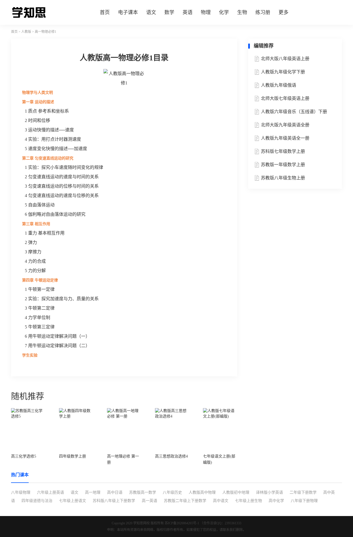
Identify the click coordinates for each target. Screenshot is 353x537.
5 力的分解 (35, 270)
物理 (206, 12)
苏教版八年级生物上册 (283, 178)
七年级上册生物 (248, 501)
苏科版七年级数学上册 (283, 151)
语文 (151, 12)
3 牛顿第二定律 (40, 308)
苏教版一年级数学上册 (283, 164)
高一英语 (149, 501)
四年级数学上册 (72, 456)
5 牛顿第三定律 (40, 327)
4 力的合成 (35, 261)
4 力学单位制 (37, 317)
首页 (105, 12)
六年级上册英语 (50, 492)
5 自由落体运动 (40, 205)
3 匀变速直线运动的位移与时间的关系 (62, 186)
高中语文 (220, 501)
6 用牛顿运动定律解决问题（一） (57, 336)
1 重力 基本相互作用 (45, 233)
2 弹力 (31, 242)
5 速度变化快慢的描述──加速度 (56, 148)
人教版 (26, 32)
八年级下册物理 (304, 501)
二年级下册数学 (303, 492)
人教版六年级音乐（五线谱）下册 (294, 111)
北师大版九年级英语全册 (285, 125)
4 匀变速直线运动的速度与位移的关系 (62, 195)
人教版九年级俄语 (278, 85)
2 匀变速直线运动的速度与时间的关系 (62, 176)
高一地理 (92, 492)
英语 (187, 12)
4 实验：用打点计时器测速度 (53, 139)
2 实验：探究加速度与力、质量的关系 (62, 298)
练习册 (262, 12)
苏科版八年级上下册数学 (114, 501)
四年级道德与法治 (37, 501)
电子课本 (128, 12)
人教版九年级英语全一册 (285, 138)
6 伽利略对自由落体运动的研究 (55, 214)
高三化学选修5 (23, 456)
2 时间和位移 (37, 120)
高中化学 (276, 501)
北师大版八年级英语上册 (285, 58)
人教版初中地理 (235, 492)
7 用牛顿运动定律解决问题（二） (57, 345)
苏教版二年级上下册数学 (185, 501)
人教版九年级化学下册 (283, 72)
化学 (224, 12)
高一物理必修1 (45, 32)
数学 (169, 12)
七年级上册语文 (72, 501)
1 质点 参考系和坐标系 (47, 111)
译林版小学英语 (269, 492)
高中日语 (114, 492)
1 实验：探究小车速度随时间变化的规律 (64, 167)
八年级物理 (20, 492)
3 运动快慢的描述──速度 (49, 129)
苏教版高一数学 (142, 492)
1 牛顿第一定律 (40, 289)
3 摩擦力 (33, 251)
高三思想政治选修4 (171, 456)
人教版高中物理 (202, 492)
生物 (242, 12)
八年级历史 (172, 492)
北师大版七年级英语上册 (285, 98)
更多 (283, 12)
